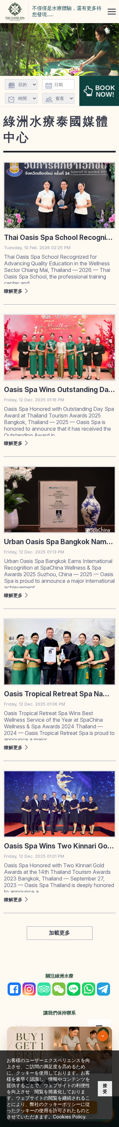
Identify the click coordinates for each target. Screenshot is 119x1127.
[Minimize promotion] (103, 1036)
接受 (105, 1088)
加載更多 (59, 933)
